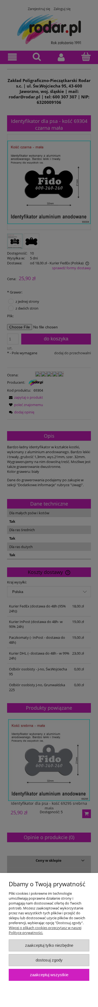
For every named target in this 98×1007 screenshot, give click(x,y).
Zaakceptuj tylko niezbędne (49, 945)
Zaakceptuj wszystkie (49, 974)
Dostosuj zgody (49, 960)
